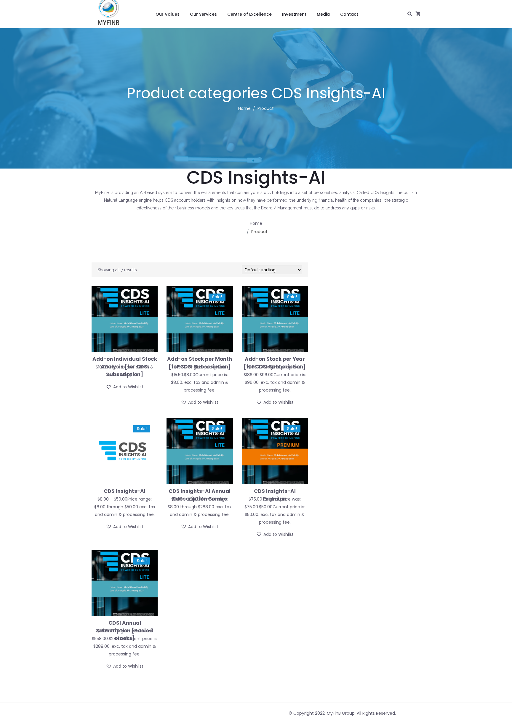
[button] (124, 387)
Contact (349, 14)
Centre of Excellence (249, 14)
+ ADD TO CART (124, 496)
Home (244, 108)
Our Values (168, 14)
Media (323, 14)
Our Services (203, 14)
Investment (294, 14)
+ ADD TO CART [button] (124, 364)
